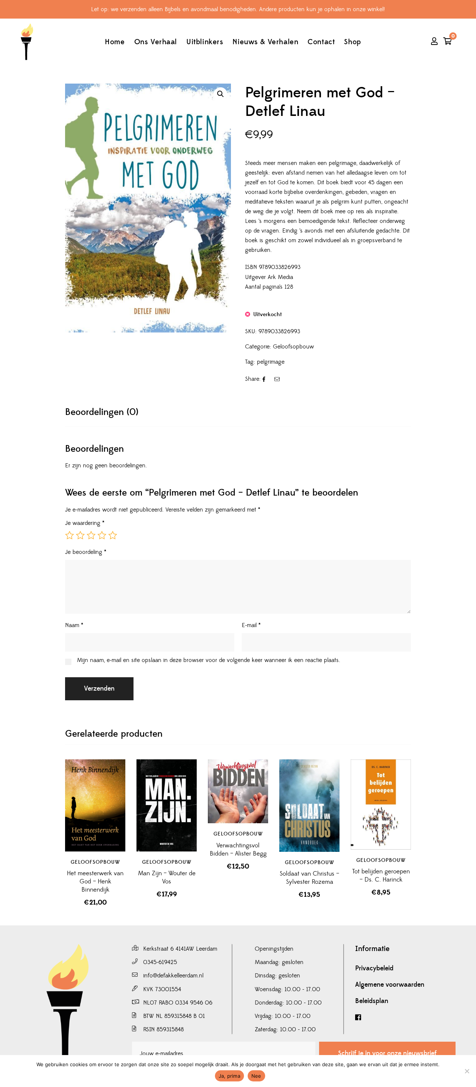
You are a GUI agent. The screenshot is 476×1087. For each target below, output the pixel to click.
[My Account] (434, 42)
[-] (26, 42)
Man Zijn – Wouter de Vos (167, 877)
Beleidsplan (371, 1001)
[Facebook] (405, 1018)
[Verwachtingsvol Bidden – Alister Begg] (238, 791)
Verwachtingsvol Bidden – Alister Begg (238, 849)
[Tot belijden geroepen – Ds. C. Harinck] (381, 804)
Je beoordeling (85, 552)
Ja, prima (229, 1076)
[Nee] (466, 1071)
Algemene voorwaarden (389, 985)
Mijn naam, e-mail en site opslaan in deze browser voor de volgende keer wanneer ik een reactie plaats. (208, 660)
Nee (256, 1076)
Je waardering (84, 523)
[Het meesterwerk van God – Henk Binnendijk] (95, 805)
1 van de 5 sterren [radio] (69, 535)
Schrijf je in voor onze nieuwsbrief (387, 1053)
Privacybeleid (374, 968)
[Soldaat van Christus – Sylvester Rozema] (309, 805)
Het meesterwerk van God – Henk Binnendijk (95, 881)
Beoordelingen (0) (101, 412)
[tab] (101, 412)
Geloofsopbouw (293, 346)
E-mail (251, 625)
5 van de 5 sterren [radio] (112, 535)
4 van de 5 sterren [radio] (101, 535)
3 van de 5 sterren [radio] (91, 535)
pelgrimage (270, 362)
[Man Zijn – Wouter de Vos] (166, 805)
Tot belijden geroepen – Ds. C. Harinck (381, 875)
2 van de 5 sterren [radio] (80, 535)
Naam (74, 625)
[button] (220, 94)
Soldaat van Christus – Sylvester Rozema (309, 878)
